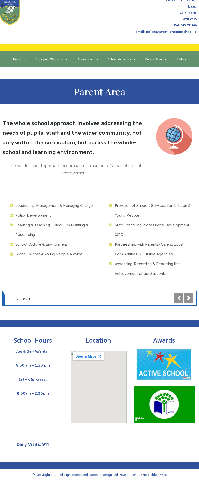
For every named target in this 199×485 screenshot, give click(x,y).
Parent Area (153, 59)
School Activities (119, 59)
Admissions (85, 59)
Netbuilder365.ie (155, 475)
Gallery (181, 59)
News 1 (22, 298)
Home (17, 59)
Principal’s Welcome (49, 59)
